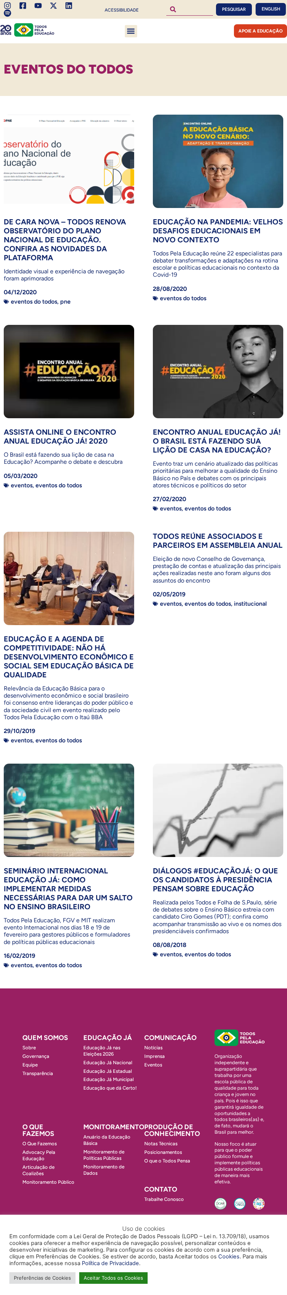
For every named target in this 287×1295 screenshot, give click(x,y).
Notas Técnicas (161, 1143)
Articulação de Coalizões (38, 1170)
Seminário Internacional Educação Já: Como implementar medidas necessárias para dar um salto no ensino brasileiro (68, 888)
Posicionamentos (163, 1152)
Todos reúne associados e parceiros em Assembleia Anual (218, 541)
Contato (160, 1189)
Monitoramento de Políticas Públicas (103, 1155)
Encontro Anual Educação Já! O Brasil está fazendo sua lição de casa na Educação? (217, 441)
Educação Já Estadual (107, 1071)
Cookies (229, 1256)
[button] (131, 31)
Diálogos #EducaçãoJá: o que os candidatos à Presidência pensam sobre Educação (215, 879)
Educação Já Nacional (107, 1062)
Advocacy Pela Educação (38, 1155)
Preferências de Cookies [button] (42, 1278)
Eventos (22, 485)
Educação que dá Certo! (110, 1088)
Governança (35, 1056)
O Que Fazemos (39, 1143)
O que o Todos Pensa (167, 1161)
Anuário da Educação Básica (106, 1140)
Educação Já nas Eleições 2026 (101, 1051)
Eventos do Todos (34, 301)
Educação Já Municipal (108, 1079)
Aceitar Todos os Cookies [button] (113, 1278)
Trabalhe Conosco (164, 1199)
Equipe (30, 1065)
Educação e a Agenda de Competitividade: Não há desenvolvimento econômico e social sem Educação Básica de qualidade (69, 656)
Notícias (153, 1047)
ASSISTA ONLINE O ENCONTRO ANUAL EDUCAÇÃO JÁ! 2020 (60, 436)
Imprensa (154, 1056)
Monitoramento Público (48, 1182)
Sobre (29, 1047)
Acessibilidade (122, 10)
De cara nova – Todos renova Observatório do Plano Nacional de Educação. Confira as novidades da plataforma (65, 239)
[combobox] (189, 9)
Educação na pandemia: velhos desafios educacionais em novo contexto (218, 230)
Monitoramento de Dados (103, 1170)
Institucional (250, 603)
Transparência (37, 1073)
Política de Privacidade (110, 1263)
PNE (65, 301)
